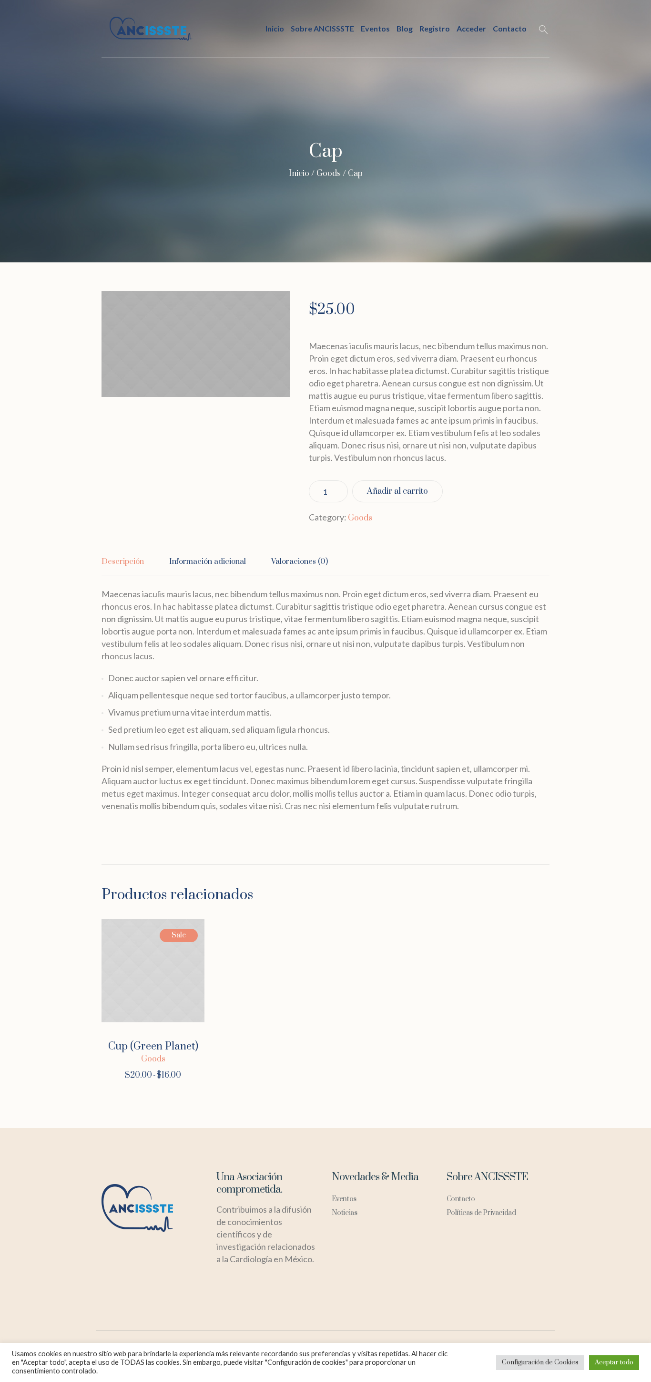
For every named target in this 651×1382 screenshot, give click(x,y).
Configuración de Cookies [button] (540, 1362)
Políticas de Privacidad (481, 1212)
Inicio (299, 173)
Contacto (461, 1199)
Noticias (344, 1212)
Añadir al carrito (397, 491)
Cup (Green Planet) (153, 1046)
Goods (328, 173)
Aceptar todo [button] (614, 1362)
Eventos (344, 1199)
